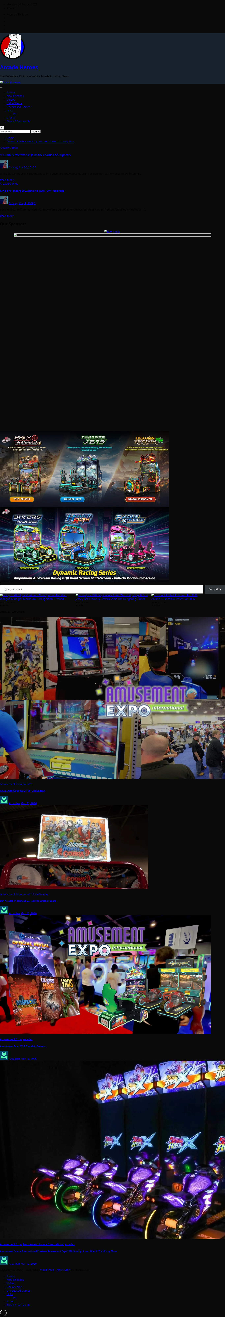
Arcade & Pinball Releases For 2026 (173, 599)
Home (11, 92)
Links (10, 110)
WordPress (47, 1270)
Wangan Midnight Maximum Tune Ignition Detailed (32, 599)
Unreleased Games (18, 107)
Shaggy (13, 167)
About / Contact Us (18, 121)
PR (14, 114)
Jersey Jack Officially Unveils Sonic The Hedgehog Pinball (110, 599)
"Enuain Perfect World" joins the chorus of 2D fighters (40, 141)
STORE (11, 118)
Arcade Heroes (19, 67)
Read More (7, 180)
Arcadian (14, 803)
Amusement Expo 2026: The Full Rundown (22, 790)
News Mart (63, 1270)
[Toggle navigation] (1, 87)
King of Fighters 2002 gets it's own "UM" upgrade (32, 191)
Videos (11, 99)
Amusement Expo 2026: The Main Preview (22, 1046)
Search (35, 131)
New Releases (15, 96)
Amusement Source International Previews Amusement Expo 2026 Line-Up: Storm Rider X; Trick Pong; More (58, 1251)
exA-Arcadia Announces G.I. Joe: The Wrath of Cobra (28, 900)
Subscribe (215, 589)
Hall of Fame (14, 103)
